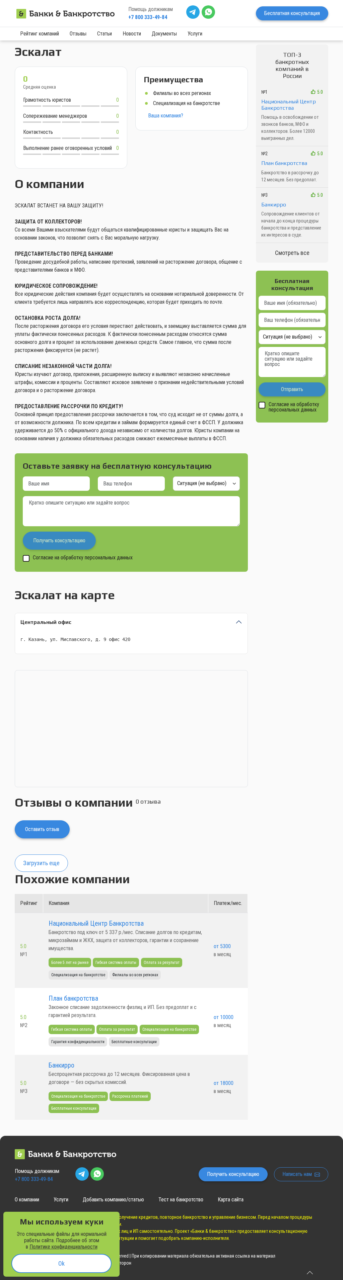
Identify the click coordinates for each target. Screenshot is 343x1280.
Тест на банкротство (180, 1199)
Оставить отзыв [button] (42, 829)
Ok (61, 1263)
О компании (27, 1199)
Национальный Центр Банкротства (96, 923)
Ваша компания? (165, 115)
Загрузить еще (41, 862)
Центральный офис (45, 622)
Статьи (104, 33)
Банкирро (61, 1065)
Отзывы (78, 33)
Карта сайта (231, 1199)
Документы (164, 33)
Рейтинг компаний (39, 33)
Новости (132, 33)
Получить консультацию (233, 1174)
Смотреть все (292, 252)
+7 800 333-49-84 (147, 17)
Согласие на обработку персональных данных (83, 558)
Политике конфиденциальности (63, 1247)
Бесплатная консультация (292, 13)
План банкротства (73, 998)
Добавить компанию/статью (113, 1199)
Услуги (195, 33)
